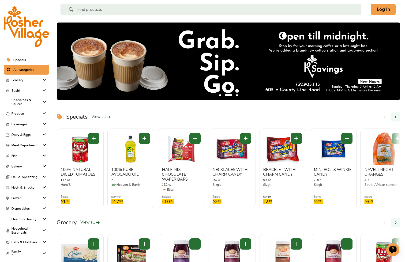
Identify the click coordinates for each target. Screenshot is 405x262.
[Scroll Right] (395, 117)
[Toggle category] (43, 80)
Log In (383, 9)
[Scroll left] (384, 117)
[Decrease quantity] (93, 138)
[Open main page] (26, 26)
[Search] (71, 10)
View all (99, 116)
